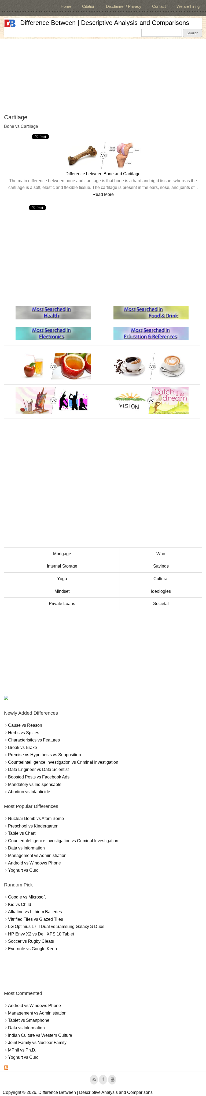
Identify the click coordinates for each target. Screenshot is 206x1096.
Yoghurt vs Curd (23, 870)
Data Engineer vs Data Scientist (38, 769)
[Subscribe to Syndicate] (6, 1068)
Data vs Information (26, 848)
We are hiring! (188, 6)
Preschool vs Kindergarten (33, 826)
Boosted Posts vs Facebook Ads (38, 777)
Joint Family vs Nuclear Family (37, 1042)
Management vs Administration (37, 855)
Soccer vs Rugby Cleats (31, 941)
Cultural (160, 578)
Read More (103, 194)
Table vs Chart (21, 833)
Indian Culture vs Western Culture (40, 1035)
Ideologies (161, 591)
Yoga (62, 578)
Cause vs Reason (25, 725)
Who (160, 553)
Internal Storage (62, 566)
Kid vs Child (19, 904)
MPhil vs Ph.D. (22, 1050)
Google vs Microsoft (27, 897)
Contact (159, 6)
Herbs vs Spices (23, 732)
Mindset (61, 591)
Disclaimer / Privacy (123, 6)
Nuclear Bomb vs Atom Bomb (36, 818)
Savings (161, 566)
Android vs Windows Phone (34, 863)
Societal (161, 603)
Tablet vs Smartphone (28, 1020)
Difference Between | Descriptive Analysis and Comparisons (104, 22)
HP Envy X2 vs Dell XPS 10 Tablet (41, 934)
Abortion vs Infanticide (29, 791)
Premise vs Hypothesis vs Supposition (44, 754)
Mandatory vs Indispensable (34, 784)
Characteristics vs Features (34, 740)
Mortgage (62, 553)
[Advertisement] (103, 76)
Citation (88, 6)
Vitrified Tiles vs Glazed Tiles (35, 919)
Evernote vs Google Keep (32, 948)
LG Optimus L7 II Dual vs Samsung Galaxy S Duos (56, 926)
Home (66, 6)
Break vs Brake (22, 747)
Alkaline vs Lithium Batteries (35, 911)
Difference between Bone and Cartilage (103, 174)
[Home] (10, 23)
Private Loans (62, 603)
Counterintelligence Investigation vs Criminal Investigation (63, 762)
